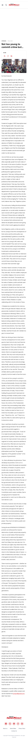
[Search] (6, 5)
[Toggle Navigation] (2, 5)
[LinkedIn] (22, 723)
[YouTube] (14, 723)
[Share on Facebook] (8, 56)
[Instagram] (5, 723)
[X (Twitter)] (10, 723)
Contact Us (14, 731)
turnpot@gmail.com (18, 693)
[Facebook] (18, 723)
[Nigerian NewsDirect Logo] (14, 5)
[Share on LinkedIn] (11, 56)
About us (5, 728)
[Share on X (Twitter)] (4, 56)
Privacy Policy (22, 728)
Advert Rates (13, 728)
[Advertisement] (14, 23)
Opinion (4, 40)
